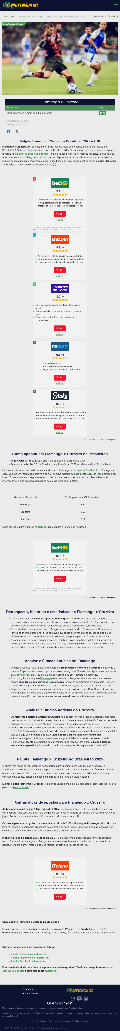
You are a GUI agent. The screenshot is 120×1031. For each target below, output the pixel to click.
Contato (29, 989)
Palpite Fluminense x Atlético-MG (30, 957)
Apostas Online (8, 17)
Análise (59, 219)
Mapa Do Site (31, 993)
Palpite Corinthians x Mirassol (28, 954)
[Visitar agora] (60, 183)
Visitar (59, 213)
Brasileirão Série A (26, 17)
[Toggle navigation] (116, 5)
